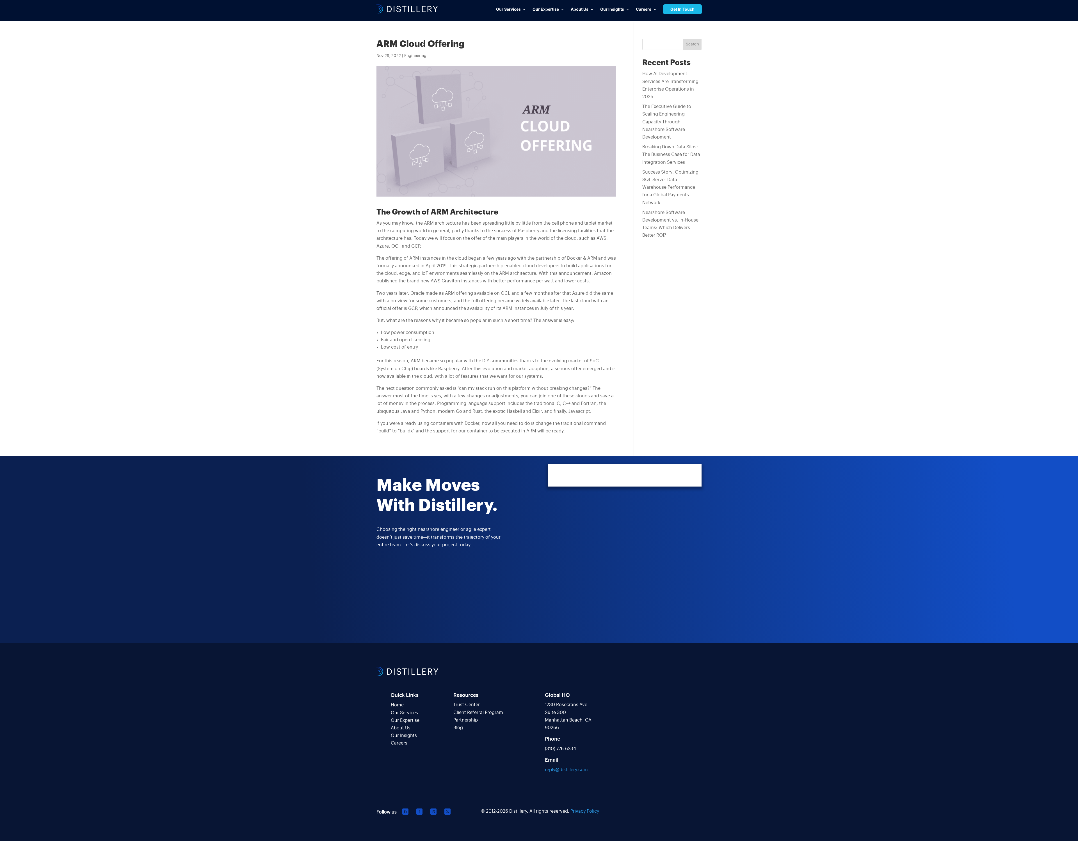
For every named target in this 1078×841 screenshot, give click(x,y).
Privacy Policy (584, 811)
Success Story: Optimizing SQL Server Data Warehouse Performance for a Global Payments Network (670, 187)
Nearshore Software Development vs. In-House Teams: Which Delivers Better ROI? (670, 224)
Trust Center (466, 704)
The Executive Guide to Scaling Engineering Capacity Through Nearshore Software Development (666, 121)
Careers (399, 743)
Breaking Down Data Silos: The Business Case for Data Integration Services (671, 154)
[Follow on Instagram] (433, 811)
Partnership (465, 720)
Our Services (404, 713)
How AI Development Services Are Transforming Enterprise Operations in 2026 (670, 85)
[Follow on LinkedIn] (405, 811)
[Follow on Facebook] (419, 811)
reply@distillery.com (566, 770)
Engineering (415, 56)
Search (692, 44)
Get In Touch (682, 9)
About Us (400, 728)
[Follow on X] (447, 811)
